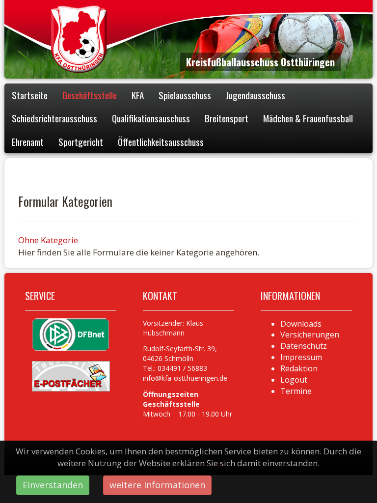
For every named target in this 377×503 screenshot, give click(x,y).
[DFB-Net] (70, 333)
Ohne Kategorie (48, 240)
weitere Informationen (157, 485)
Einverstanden (53, 485)
